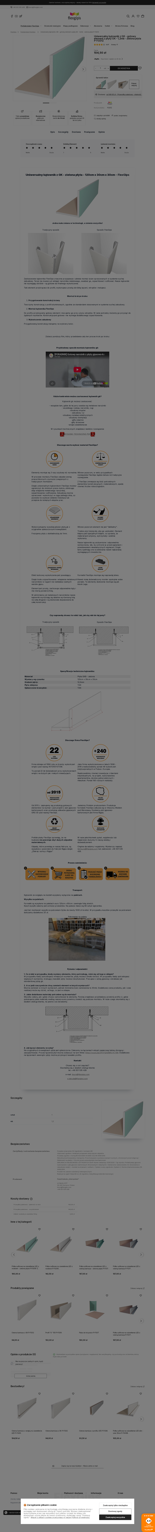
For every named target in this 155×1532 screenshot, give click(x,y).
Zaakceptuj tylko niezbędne (115, 1505)
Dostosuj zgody (115, 1511)
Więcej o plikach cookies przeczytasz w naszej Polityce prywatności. (60, 1517)
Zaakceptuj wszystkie (115, 1517)
